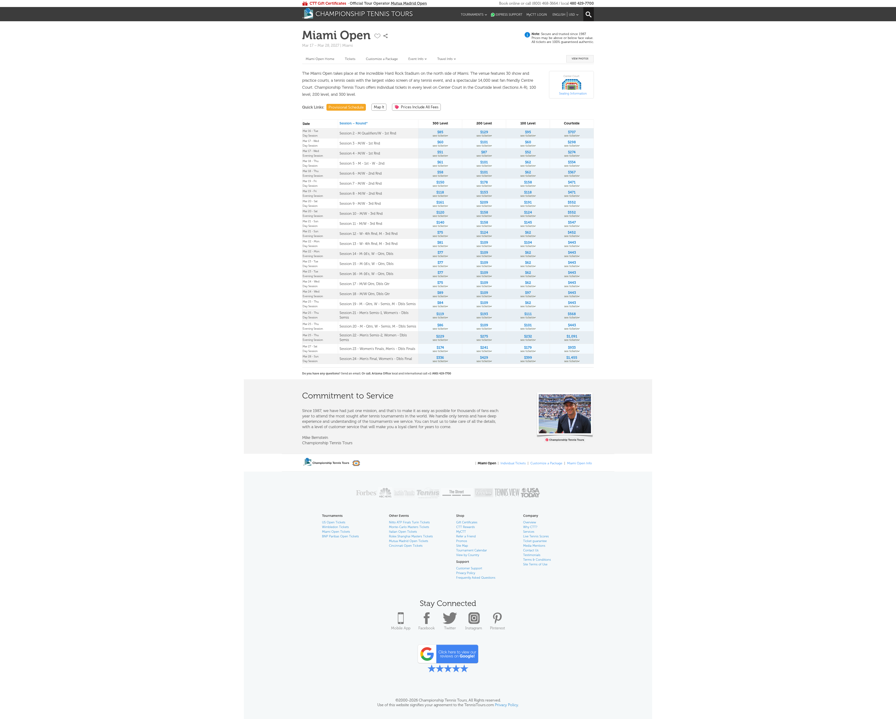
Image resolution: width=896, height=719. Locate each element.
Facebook (426, 628)
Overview (529, 522)
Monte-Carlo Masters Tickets (409, 527)
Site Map (462, 545)
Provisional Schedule (346, 107)
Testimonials (531, 555)
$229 (440, 336)
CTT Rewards (465, 527)
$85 (440, 132)
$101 (484, 142)
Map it (379, 107)
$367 (572, 172)
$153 (484, 192)
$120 (440, 212)
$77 (440, 252)
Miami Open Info (579, 463)
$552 (572, 202)
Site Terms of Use (535, 564)
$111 (528, 314)
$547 (572, 222)
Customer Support (469, 568)
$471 (572, 182)
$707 (572, 132)
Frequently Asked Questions (475, 577)
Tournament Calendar (471, 550)
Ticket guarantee (535, 541)
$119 (440, 314)
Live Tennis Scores (536, 536)
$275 (484, 336)
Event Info (416, 59)
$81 (440, 242)
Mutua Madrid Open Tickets (408, 541)
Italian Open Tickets (403, 531)
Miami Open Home (320, 59)
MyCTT (461, 531)
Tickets (350, 59)
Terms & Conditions (537, 559)
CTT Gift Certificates (328, 3)
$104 (528, 242)
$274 (572, 152)
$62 (528, 162)
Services (528, 531)
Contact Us (531, 550)
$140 (440, 222)
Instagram (473, 628)
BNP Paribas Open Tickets (340, 536)
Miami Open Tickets (336, 531)
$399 (528, 358)
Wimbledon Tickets (335, 527)
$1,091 (572, 336)
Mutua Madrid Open (409, 3)
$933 (572, 347)
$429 (484, 358)
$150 (440, 182)
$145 (528, 222)
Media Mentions (534, 545)
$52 (528, 152)
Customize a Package (382, 59)
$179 (528, 347)
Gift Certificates (466, 522)
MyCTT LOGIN (536, 14)
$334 (572, 162)
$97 (528, 293)
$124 (528, 212)
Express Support (509, 14)
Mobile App (400, 628)
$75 (440, 232)
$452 (572, 232)
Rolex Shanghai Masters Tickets (411, 536)
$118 (440, 192)
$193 (484, 314)
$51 (440, 152)
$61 (440, 162)
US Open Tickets (333, 522)
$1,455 (571, 358)
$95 (528, 132)
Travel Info (445, 59)
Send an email (350, 373)
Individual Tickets (513, 463)
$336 (440, 358)
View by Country (467, 555)
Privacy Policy (465, 573)
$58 (440, 172)
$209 (484, 202)
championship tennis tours (364, 14)
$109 (484, 242)
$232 (528, 336)
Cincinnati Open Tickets (406, 545)
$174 (440, 347)
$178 (484, 182)
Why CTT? (530, 527)
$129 (484, 132)
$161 (440, 202)
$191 (528, 202)
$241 (484, 347)
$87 (484, 152)
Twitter (450, 628)
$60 (440, 142)
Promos (461, 541)
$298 (572, 142)
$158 (528, 182)
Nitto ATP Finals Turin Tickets (409, 522)
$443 (572, 242)
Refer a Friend (466, 536)
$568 (572, 314)
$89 (440, 293)
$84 (440, 303)
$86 (440, 325)
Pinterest (497, 628)
